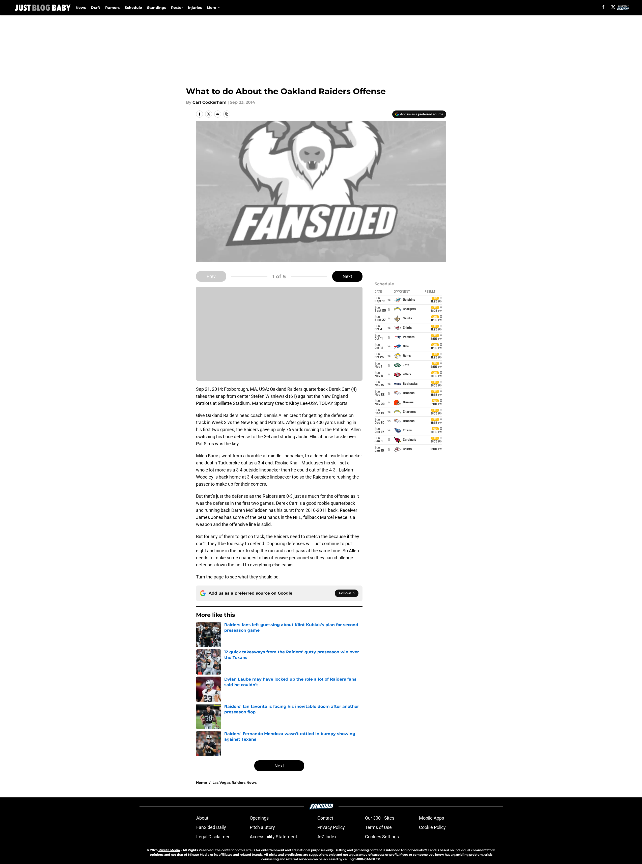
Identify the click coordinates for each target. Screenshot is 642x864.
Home (201, 782)
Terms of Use (378, 827)
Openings (259, 818)
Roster (177, 7)
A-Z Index (327, 836)
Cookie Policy (432, 827)
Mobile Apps (431, 818)
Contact (325, 818)
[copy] (226, 114)
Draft (95, 7)
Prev (211, 276)
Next (347, 276)
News (81, 7)
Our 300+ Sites (379, 818)
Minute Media (169, 850)
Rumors (112, 7)
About (202, 818)
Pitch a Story (262, 827)
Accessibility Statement (273, 836)
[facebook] (603, 7)
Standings (156, 7)
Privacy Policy (331, 827)
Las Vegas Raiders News (234, 782)
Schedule (133, 7)
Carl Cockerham (209, 102)
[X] (613, 7)
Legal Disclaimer (213, 836)
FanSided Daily (211, 827)
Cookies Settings (382, 836)
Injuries (195, 7)
